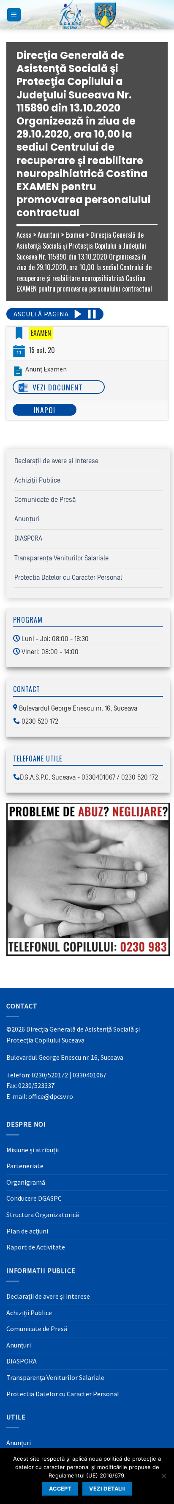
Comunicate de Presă (45, 500)
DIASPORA (28, 538)
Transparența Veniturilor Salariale (61, 558)
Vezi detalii (107, 1488)
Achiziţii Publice (37, 480)
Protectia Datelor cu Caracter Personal (68, 577)
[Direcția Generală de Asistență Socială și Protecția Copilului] (87, 14)
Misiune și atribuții (32, 1150)
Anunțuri (26, 519)
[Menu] (14, 15)
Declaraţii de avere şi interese (56, 461)
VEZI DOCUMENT (58, 387)
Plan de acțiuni (27, 1231)
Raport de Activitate (35, 1247)
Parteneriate (25, 1166)
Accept (60, 1488)
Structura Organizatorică (42, 1214)
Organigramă (25, 1182)
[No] (163, 1478)
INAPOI (44, 409)
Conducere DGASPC (34, 1198)
